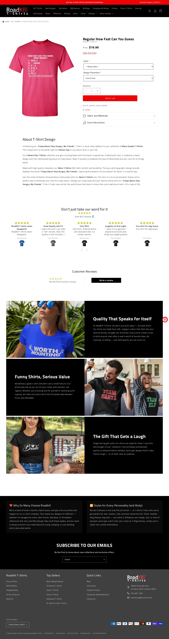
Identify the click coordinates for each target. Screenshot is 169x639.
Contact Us (91, 599)
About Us (9, 599)
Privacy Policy (11, 581)
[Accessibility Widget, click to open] (165, 319)
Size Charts (91, 585)
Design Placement (92, 72)
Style (86, 61)
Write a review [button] (106, 280)
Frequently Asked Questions (98, 594)
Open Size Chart (90, 52)
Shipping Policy (12, 590)
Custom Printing (93, 590)
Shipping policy (86, 633)
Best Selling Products (55, 581)
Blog (88, 581)
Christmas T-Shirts (54, 585)
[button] (93, 13)
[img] (84, 213)
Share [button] (87, 109)
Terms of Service (13, 594)
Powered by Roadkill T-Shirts (32, 633)
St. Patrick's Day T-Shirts (57, 603)
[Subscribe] (104, 559)
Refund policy (49, 633)
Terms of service (72, 633)
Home (7, 21)
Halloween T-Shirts (54, 599)
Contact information (99, 633)
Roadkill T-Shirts (17, 633)
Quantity (87, 85)
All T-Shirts (16, 21)
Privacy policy (60, 633)
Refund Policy (11, 585)
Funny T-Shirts (52, 594)
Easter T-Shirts (53, 590)
